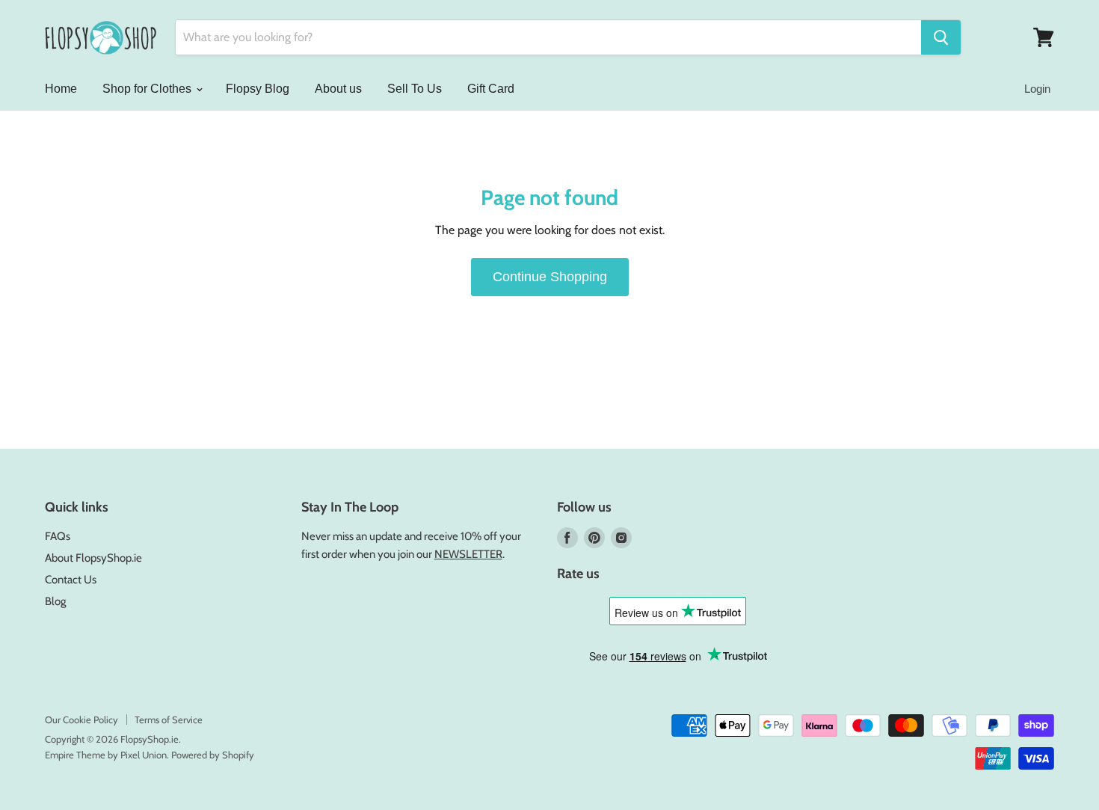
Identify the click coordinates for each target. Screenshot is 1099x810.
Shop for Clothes (148, 88)
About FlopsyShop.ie (93, 558)
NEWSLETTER (468, 554)
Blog (55, 601)
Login (1037, 88)
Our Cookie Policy (81, 719)
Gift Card (490, 88)
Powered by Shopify (212, 755)
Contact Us (70, 579)
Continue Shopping (550, 276)
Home (61, 88)
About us (338, 88)
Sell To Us (414, 88)
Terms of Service (169, 719)
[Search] (941, 37)
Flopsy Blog (257, 88)
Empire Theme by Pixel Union (106, 755)
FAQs (57, 536)
